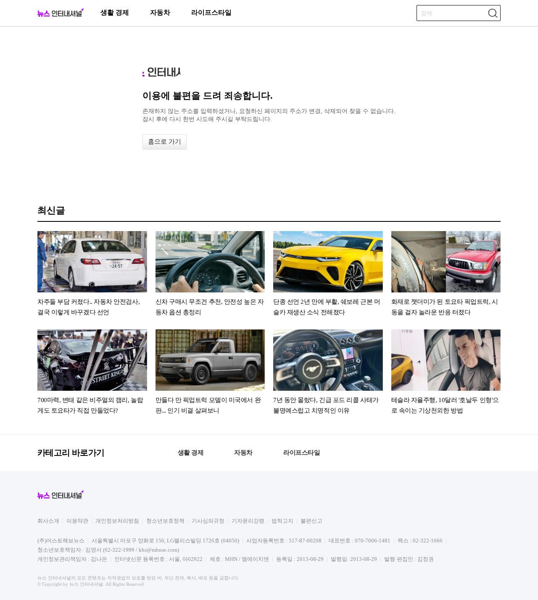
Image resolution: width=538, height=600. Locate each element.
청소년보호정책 (165, 521)
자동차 (160, 12)
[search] (492, 13)
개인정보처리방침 (117, 521)
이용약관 (77, 521)
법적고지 (282, 521)
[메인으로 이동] (60, 15)
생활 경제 (114, 12)
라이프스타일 (211, 12)
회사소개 (48, 521)
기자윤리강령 (248, 521)
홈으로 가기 (164, 141)
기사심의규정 (208, 521)
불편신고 (311, 521)
